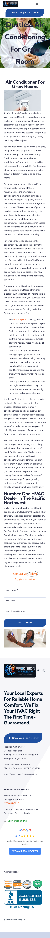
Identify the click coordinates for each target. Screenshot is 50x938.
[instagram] (44, 671)
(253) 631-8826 (11, 803)
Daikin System (20, 319)
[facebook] (38, 671)
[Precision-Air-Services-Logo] (10, 2)
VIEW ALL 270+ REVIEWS (25, 851)
